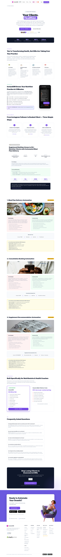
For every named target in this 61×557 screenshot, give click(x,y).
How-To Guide (51, 528)
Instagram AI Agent (26, 535)
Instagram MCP (26, 541)
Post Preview (45, 534)
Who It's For (38, 531)
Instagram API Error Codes (26, 543)
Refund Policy (26, 550)
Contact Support (51, 533)
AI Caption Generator (44, 528)
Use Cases (26, 528)
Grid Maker (44, 532)
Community (50, 530)
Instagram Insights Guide (39, 529)
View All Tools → (45, 536)
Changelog (26, 533)
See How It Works (36, 28)
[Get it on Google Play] (49, 554)
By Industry (38, 532)
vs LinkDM (32, 528)
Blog (50, 527)
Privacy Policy (26, 547)
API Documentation (26, 539)
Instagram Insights (39, 527)
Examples (38, 535)
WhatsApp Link (45, 529)
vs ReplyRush (32, 533)
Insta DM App (26, 537)
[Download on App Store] (45, 554)
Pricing (25, 530)
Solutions (38, 537)
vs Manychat (32, 527)
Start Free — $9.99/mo (24, 28)
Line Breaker (45, 531)
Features (25, 527)
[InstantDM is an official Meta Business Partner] (20, 2)
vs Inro (32, 530)
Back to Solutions (11, 5)
